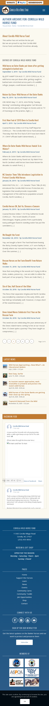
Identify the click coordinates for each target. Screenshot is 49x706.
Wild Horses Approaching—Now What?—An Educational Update (27, 366)
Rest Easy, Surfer (16, 374)
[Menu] (44, 10)
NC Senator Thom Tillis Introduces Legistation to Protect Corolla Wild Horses (22, 176)
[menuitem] (44, 10)
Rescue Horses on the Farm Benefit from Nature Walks (22, 262)
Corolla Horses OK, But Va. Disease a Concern (20, 206)
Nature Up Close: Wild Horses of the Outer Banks (22, 94)
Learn (24, 581)
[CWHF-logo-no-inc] (19, 10)
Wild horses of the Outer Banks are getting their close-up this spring (27, 393)
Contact (24, 603)
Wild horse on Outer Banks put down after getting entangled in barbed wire (23, 67)
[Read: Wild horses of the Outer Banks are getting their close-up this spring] (5, 394)
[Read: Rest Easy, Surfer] (5, 375)
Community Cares (24, 590)
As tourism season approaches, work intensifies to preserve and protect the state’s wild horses (25, 383)
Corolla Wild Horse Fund (31, 72)
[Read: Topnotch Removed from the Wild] (5, 403)
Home (24, 574)
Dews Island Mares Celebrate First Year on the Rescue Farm (21, 313)
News (24, 584)
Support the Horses (24, 578)
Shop (24, 600)
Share (40, 481)
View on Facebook (30, 481)
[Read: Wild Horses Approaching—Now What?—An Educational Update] (5, 366)
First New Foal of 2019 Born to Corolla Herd (20, 120)
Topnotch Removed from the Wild (23, 401)
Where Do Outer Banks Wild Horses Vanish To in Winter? (21, 147)
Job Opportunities (24, 597)
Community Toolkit (24, 594)
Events (24, 587)
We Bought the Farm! (11, 234)
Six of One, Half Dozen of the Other (16, 286)
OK (25, 701)
